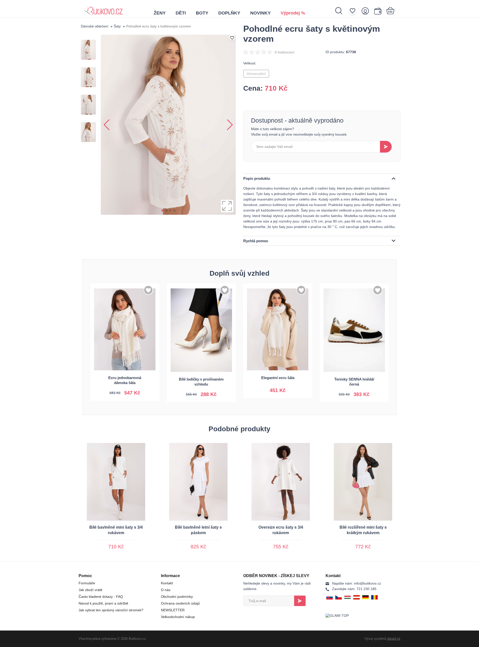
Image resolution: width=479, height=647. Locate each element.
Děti (181, 12)
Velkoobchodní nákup (178, 617)
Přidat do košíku (124, 391)
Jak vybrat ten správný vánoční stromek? (111, 610)
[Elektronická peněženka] (378, 10)
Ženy (160, 12)
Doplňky (229, 12)
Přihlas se (300, 601)
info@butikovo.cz (356, 583)
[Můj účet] (366, 10)
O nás (165, 590)
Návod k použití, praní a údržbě (103, 603)
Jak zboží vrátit (90, 590)
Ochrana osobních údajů (180, 603)
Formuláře (87, 583)
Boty (202, 12)
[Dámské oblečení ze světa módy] (103, 8)
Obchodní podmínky (177, 597)
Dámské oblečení (94, 26)
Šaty (117, 26)
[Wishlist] (354, 10)
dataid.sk (393, 639)
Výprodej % (293, 12)
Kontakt (167, 583)
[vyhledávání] (341, 10)
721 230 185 (354, 589)
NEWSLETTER (173, 610)
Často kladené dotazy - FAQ (101, 597)
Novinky (260, 12)
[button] (162, 211)
